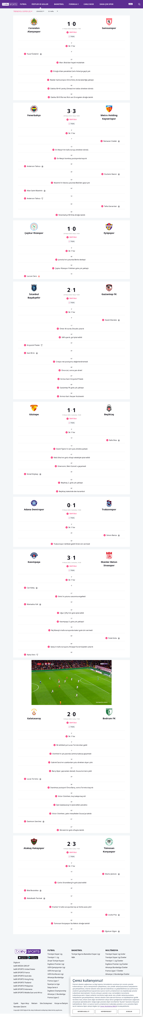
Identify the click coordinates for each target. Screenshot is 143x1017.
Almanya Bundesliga (56, 977)
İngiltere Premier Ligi (56, 964)
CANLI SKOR (89, 4)
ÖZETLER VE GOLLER (40, 4)
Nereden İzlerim (20, 1007)
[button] (9, 4)
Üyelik (16, 1003)
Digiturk (17, 962)
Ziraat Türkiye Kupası (56, 961)
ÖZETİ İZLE (73, 32)
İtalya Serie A (53, 987)
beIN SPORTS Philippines (23, 986)
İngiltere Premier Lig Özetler (116, 964)
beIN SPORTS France (22, 972)
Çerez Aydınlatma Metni (108, 1006)
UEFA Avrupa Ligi (54, 971)
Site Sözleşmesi (46, 1003)
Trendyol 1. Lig (53, 957)
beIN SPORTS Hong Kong (23, 979)
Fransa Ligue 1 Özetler (114, 971)
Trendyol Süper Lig (55, 954)
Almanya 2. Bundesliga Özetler (117, 974)
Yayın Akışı (25, 1003)
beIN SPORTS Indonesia (23, 989)
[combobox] (23, 11)
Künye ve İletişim (61, 1003)
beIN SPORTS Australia (22, 976)
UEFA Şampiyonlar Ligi (56, 967)
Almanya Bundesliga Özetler (116, 967)
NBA (73, 957)
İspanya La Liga (54, 984)
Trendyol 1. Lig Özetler (114, 961)
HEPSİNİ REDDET (106, 1011)
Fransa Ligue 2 (53, 997)
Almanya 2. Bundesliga (56, 994)
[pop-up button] (105, 701)
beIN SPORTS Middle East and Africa (28, 992)
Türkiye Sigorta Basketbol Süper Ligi (86, 954)
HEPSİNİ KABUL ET (83, 1011)
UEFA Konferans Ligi (55, 974)
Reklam (34, 1003)
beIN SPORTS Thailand (22, 982)
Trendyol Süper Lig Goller (115, 954)
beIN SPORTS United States (24, 969)
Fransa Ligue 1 (53, 981)
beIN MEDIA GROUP (21, 966)
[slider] (71, 698)
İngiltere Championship (57, 991)
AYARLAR (129, 1011)
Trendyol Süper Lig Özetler (115, 957)
